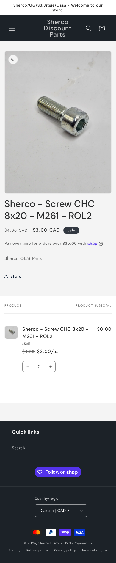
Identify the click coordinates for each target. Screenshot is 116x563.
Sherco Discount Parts (55, 543)
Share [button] (15, 276)
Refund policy (37, 550)
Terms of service (94, 550)
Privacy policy (65, 550)
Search (18, 448)
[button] (11, 28)
